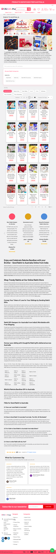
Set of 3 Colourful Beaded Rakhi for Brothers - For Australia (11, 196)
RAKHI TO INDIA (28, 526)
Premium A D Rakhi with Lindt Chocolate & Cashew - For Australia (22, 135)
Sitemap (15, 544)
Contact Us (16, 541)
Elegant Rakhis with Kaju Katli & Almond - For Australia (22, 156)
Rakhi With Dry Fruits (10, 81)
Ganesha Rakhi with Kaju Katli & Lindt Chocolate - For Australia (11, 176)
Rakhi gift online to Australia (30, 392)
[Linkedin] (3, 541)
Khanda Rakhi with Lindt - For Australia (44, 155)
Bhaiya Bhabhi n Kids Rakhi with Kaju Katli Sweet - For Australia (11, 156)
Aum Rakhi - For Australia (33, 154)
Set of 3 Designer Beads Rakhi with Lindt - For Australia (33, 112)
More (38, 12)
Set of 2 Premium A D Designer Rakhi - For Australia (22, 176)
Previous (5, 43)
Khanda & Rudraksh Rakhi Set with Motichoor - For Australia (44, 113)
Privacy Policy (16, 522)
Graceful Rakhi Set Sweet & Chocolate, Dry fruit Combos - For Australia (44, 135)
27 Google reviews (31, 452)
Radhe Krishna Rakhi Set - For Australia (44, 176)
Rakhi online (37, 296)
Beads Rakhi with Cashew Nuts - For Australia (44, 196)
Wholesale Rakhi (17, 539)
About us (15, 517)
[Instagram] (8, 538)
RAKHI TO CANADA (29, 12)
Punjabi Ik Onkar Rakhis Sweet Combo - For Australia (22, 112)
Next (51, 43)
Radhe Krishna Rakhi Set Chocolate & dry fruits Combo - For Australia (33, 197)
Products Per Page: (42, 97)
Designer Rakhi (10, 292)
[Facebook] (3, 538)
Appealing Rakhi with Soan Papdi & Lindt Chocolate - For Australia (33, 134)
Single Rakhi (8, 77)
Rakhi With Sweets (38, 77)
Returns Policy (16, 537)
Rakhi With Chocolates (26, 77)
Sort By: (6, 87)
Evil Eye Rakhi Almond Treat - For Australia (11, 134)
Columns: (17, 97)
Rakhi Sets (16, 77)
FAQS (14, 519)
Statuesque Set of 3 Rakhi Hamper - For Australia (11, 112)
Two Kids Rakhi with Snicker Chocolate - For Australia (33, 176)
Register (46, 9)
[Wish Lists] (39, 9)
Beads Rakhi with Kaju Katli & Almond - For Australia (22, 196)
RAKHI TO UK (8, 12)
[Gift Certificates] (35, 9)
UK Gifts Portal (28, 409)
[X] (6, 538)
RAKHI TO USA (18, 12)
